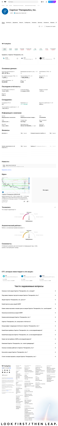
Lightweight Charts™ (50, 369)
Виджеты (48, 367)
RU (43, 1)
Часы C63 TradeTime (29, 403)
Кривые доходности (18, 399)
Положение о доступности (27, 416)
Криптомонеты (19, 375)
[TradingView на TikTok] (7, 372)
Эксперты (37, 385)
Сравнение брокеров (29, 377)
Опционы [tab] (52, 22)
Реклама (48, 375)
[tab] (22, 133)
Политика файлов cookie (29, 413)
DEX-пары (18, 377)
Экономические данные (19, 389)
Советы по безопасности (29, 417)
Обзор (26, 375)
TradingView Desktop (18, 408)
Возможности (27, 367)
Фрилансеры (37, 386)
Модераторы (37, 374)
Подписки (26, 369)
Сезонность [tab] (46, 22)
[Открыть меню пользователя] (46, 2)
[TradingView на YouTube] (7, 370)
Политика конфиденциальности (29, 412)
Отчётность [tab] (8, 22)
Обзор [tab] (3, 22)
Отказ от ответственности (28, 410)
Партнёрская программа (49, 379)
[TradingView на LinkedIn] (2, 372)
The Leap (26, 378)
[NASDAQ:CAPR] (3, 192)
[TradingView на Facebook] (5, 370)
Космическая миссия (29, 391)
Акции (17, 371)
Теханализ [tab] (34, 22)
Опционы (18, 400)
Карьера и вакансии (28, 395)
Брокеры (26, 376)
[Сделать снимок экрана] (39, 26)
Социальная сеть (38, 367)
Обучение (37, 379)
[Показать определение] (13, 71)
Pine (17, 378)
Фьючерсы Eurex (28, 384)
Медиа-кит (27, 396)
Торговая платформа (51, 372)
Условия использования (29, 408)
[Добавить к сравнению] (17, 58)
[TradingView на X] (2, 370)
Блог (25, 392)
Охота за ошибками (28, 418)
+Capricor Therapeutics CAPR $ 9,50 (11, 194)
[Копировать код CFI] (44, 125)
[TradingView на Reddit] (9, 372)
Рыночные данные (28, 370)
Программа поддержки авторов (40, 371)
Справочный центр (28, 394)
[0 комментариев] (24, 201)
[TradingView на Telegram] (5, 372)
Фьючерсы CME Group (29, 383)
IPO (16, 393)
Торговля (37, 377)
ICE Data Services (10, 378)
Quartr (7, 390)
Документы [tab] (15, 22)
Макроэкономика (19, 401)
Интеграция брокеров (51, 376)
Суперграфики (19, 367)
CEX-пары (18, 376)
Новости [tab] (21, 22)
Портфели (18, 396)
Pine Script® (18, 402)
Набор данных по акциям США (29, 386)
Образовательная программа (50, 381)
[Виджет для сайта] (42, 26)
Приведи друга (38, 369)
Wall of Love (37, 368)
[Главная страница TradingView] (5, 2)
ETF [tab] (56, 22)
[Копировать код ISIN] (31, 125)
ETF (16, 372)
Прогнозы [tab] (40, 22)
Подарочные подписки (29, 371)
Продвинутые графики (51, 370)
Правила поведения (39, 373)
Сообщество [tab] (27, 22)
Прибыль (17, 390)
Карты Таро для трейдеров (28, 402)
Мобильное (18, 406)
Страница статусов (28, 419)
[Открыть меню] (2, 2)
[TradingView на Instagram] (9, 370)
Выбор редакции (38, 380)
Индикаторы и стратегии (40, 383)
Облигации (18, 373)
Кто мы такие (27, 390)
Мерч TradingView (28, 400)
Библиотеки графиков (51, 368)
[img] (25, 13)
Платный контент (38, 387)
